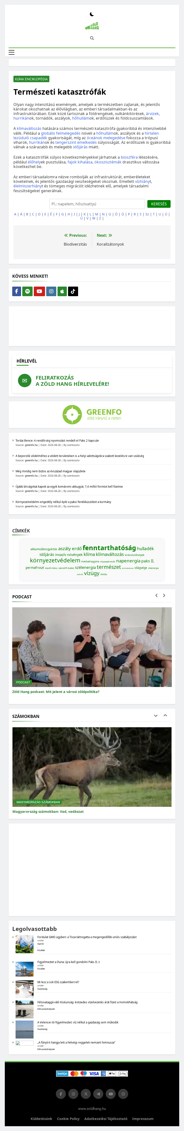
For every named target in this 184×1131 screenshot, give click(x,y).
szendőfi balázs (66, 568)
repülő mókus (51, 568)
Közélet (41, 950)
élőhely (34, 162)
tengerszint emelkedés (76, 142)
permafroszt (35, 568)
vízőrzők (80, 574)
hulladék (145, 548)
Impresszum (143, 1118)
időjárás (80, 147)
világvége (140, 568)
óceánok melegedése (106, 137)
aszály (64, 548)
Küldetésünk (41, 1118)
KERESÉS (159, 204)
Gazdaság (42, 988)
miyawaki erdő (107, 561)
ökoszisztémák (107, 162)
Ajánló (40, 943)
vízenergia (153, 568)
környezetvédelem (55, 560)
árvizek (152, 113)
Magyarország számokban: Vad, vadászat (48, 811)
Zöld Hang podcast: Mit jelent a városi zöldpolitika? (55, 691)
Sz (147, 214)
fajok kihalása (80, 162)
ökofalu (103, 574)
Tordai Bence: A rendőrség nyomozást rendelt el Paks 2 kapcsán (57, 440)
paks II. (147, 561)
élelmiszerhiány (27, 186)
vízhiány (142, 181)
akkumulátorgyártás (43, 549)
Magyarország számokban (38, 802)
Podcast (23, 682)
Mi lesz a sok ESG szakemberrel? (58, 982)
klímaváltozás (29, 128)
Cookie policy (68, 1118)
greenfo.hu (31, 445)
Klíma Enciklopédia (31, 79)
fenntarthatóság (109, 547)
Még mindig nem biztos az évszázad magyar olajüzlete (51, 471)
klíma (89, 554)
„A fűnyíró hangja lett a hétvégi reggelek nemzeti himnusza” (76, 1042)
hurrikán (21, 118)
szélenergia (85, 567)
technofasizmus (127, 568)
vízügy (91, 573)
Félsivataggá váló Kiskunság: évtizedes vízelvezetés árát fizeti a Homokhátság (87, 1002)
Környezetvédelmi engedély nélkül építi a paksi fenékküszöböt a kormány (63, 502)
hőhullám (80, 118)
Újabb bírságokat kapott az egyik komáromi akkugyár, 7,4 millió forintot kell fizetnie (69, 486)
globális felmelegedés (60, 133)
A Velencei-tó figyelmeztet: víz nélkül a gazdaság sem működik (77, 1022)
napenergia (128, 561)
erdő (77, 548)
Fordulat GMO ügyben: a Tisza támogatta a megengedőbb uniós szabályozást (87, 937)
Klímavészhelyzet (46, 1008)
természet (109, 566)
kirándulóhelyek (134, 555)
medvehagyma (90, 561)
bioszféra (129, 157)
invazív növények (69, 554)
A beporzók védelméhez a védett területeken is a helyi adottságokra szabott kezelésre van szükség (80, 456)
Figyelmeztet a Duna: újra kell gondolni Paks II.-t (68, 962)
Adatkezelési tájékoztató (105, 1118)
